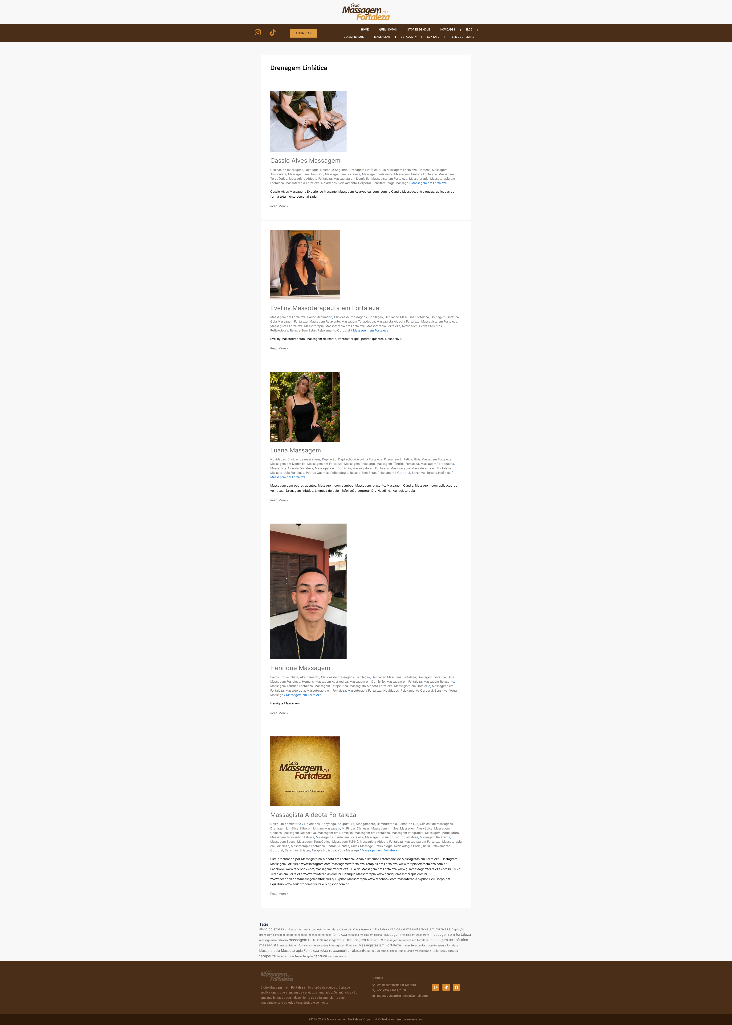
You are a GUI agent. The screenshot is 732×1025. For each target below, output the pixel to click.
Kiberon (305, 828)
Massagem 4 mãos (384, 828)
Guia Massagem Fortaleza (398, 170)
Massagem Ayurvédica (331, 681)
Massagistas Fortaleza (286, 326)
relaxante (358, 950)
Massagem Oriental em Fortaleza (339, 837)
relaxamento (339, 950)
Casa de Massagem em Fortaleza (364, 929)
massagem (392, 934)
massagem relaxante (365, 940)
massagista (269, 945)
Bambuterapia (387, 824)
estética (326, 934)
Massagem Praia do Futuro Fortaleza (391, 837)
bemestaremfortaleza (325, 929)
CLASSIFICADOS (354, 36)
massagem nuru (335, 940)
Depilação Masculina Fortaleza (407, 317)
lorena (378, 934)
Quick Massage (362, 846)
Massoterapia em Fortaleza (345, 326)
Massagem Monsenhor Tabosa (292, 837)
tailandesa (440, 951)
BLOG (469, 29)
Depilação (375, 317)
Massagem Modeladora (442, 833)
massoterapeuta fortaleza (442, 945)
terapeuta (267, 956)
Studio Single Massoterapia (415, 950)
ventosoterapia (337, 956)
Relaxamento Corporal (354, 183)
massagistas (319, 945)
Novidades (329, 183)
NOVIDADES (447, 29)
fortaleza (339, 934)
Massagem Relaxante (377, 174)
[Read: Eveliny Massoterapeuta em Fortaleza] (305, 264)
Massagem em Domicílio (305, 174)
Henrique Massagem (300, 668)
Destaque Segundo (334, 170)
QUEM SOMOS (388, 29)
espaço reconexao (309, 934)
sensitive (373, 951)
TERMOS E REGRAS (462, 36)
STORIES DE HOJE (418, 29)
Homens (424, 170)
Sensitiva (378, 183)
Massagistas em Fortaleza (380, 945)
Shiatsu (304, 850)
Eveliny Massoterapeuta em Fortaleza (324, 308)
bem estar (304, 929)
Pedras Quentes (430, 326)
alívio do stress (271, 929)
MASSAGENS (382, 36)
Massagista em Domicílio (352, 178)
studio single (389, 950)
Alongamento (309, 677)
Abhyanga (328, 824)
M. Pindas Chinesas (356, 828)
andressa (290, 929)
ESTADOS (407, 36)
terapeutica (285, 956)
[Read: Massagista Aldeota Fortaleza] (305, 771)
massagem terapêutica (448, 940)
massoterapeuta (413, 945)
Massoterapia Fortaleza (302, 183)
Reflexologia (279, 330)
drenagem (265, 934)
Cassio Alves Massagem (305, 160)
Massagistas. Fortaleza (343, 945)
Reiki (426, 846)
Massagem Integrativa (407, 833)
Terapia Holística (438, 473)
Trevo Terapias (304, 956)
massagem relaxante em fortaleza (406, 940)
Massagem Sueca (282, 841)
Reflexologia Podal (407, 846)
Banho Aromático (319, 317)
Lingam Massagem (326, 828)
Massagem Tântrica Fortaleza (415, 174)
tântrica (320, 956)
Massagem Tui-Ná (345, 841)
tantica (453, 951)
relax (324, 950)
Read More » (279, 206)
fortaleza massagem (360, 934)
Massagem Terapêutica (358, 321)
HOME (365, 29)
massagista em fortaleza (294, 945)
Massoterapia (419, 178)
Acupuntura (346, 824)
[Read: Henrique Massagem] (308, 591)
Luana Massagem (295, 450)
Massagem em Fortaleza (342, 174)
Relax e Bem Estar (303, 330)
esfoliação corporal (285, 934)
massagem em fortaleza (450, 934)
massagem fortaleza (306, 940)
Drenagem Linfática (363, 170)
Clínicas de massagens (286, 170)
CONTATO (433, 36)
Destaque (312, 170)
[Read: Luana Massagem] (305, 406)
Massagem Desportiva (299, 833)
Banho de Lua (408, 824)
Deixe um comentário (285, 824)
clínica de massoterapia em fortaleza (420, 929)
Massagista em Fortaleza (389, 178)
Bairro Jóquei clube (284, 677)
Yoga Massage (397, 183)
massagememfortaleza (273, 940)
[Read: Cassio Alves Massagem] (308, 121)
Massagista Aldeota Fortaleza (310, 178)
